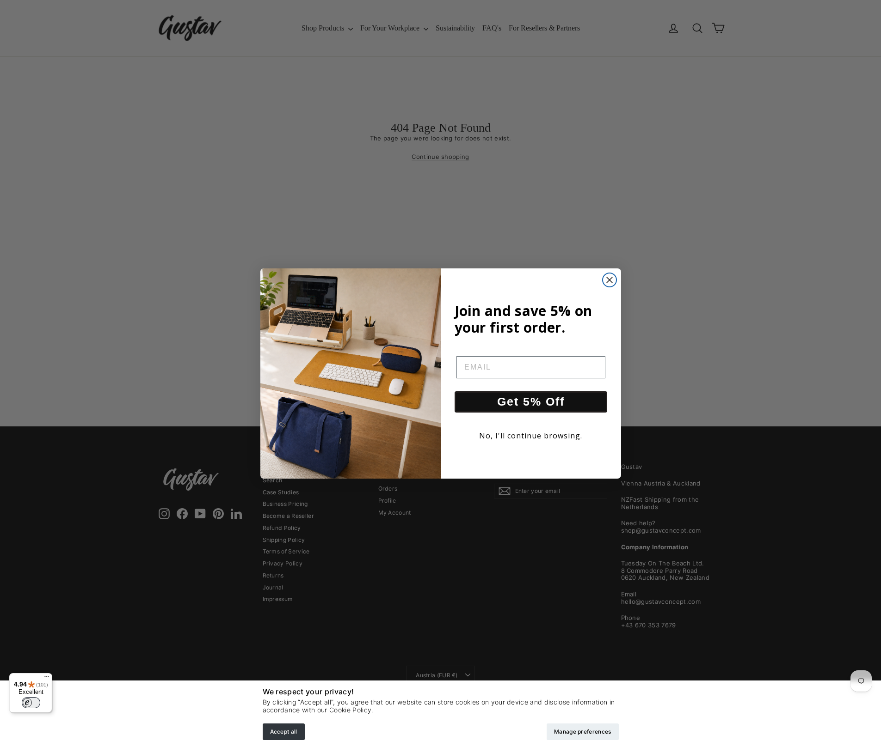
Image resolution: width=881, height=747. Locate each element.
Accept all (283, 731)
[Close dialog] (609, 280)
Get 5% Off (531, 401)
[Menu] (46, 678)
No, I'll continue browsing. (530, 436)
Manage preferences (582, 731)
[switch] (31, 702)
